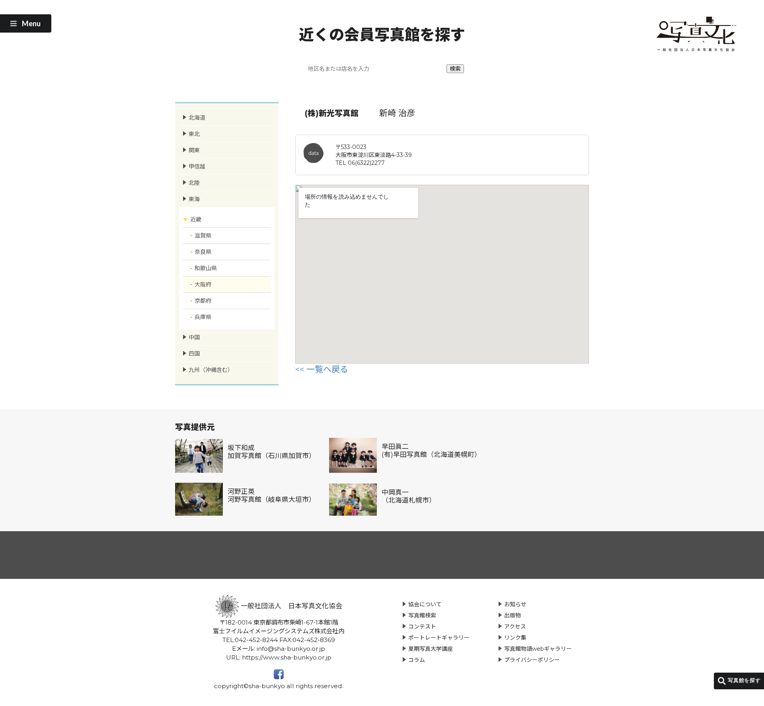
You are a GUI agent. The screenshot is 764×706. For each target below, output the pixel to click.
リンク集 (515, 637)
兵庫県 (203, 317)
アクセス (515, 626)
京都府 (203, 300)
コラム (416, 659)
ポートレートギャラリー (439, 637)
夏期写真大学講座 (430, 648)
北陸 (194, 182)
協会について (425, 604)
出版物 (512, 615)
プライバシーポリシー (532, 659)
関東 (194, 150)
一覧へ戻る (327, 369)
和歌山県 (206, 268)
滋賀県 (203, 235)
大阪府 (203, 284)
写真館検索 (422, 615)
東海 (194, 199)
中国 (194, 337)
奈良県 (203, 251)
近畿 (195, 219)
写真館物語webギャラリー (538, 648)
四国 (194, 353)
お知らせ (515, 604)
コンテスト (422, 626)
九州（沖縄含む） (211, 369)
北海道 (197, 117)
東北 (194, 133)
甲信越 (197, 166)
